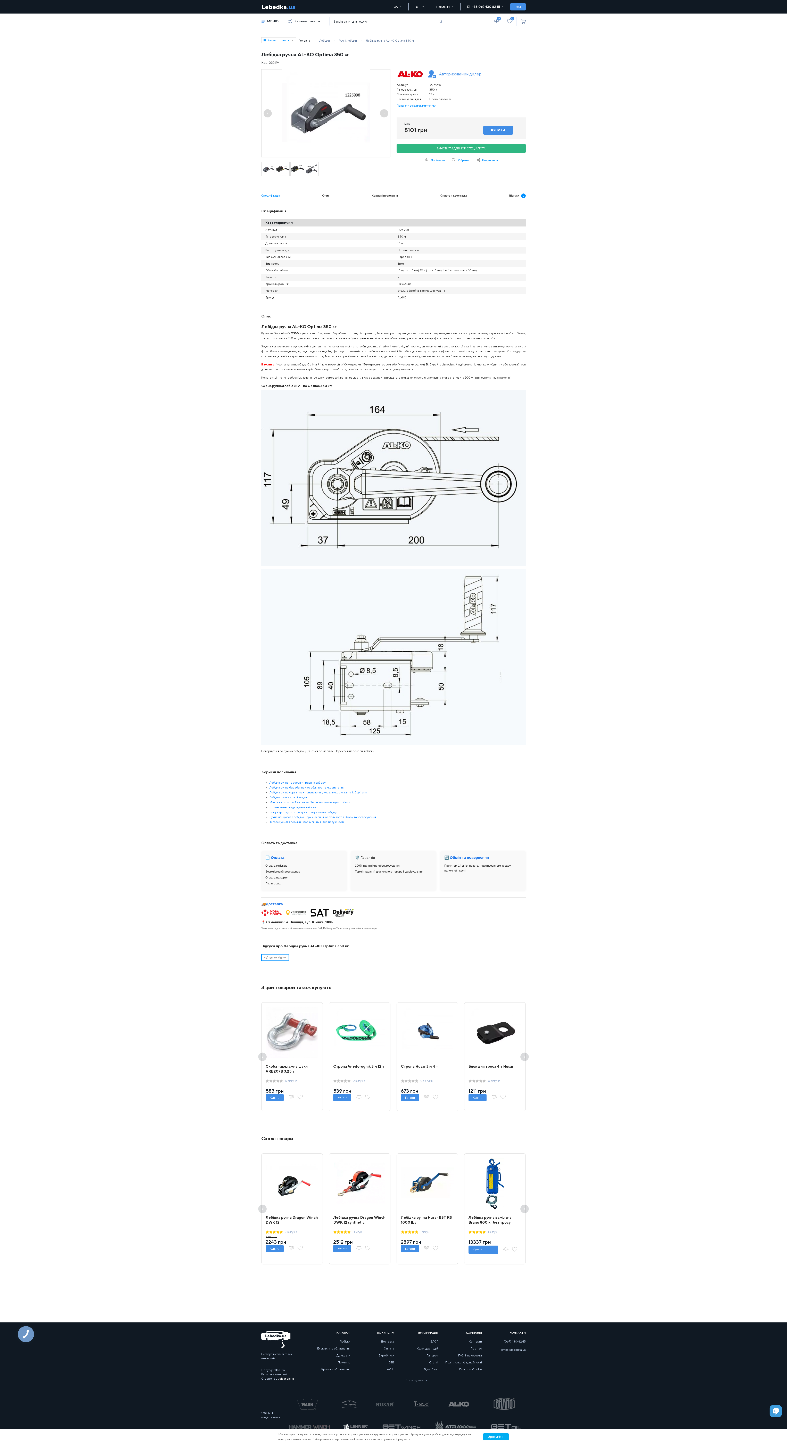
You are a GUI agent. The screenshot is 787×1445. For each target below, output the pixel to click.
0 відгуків (291, 1080)
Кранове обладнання (335, 1369)
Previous (262, 1056)
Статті (433, 1362)
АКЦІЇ (390, 1369)
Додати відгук (275, 957)
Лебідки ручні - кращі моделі (288, 797)
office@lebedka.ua (513, 1349)
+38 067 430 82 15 (486, 7)
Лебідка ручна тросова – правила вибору (298, 782)
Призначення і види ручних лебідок (293, 807)
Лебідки (345, 1341)
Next (524, 1056)
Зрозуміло (496, 1437)
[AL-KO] (410, 74)
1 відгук (357, 1231)
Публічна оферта (470, 1355)
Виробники (386, 1355)
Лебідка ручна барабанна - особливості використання (307, 787)
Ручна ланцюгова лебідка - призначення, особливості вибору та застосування (323, 817)
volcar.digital (286, 1378)
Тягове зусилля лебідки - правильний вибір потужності (307, 822)
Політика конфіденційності (463, 1362)
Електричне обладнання (333, 1348)
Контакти (475, 1341)
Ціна (407, 123)
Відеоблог (431, 1369)
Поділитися (490, 160)
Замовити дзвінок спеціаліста (461, 148)
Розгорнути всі (415, 1380)
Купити (275, 1097)
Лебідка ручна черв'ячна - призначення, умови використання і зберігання (319, 792)
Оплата (389, 1348)
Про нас (476, 1348)
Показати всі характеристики (416, 105)
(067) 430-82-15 (515, 1341)
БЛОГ (434, 1341)
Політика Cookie (470, 1369)
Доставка (274, 904)
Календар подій (427, 1348)
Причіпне (344, 1362)
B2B (391, 1362)
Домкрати (343, 1355)
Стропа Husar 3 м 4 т (419, 1066)
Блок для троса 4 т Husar (491, 1066)
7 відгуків (291, 1231)
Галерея (432, 1355)
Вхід (518, 6)
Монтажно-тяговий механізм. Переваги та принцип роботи (310, 802)
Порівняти (437, 160)
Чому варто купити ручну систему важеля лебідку (303, 812)
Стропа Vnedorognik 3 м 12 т (358, 1066)
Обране (463, 160)
